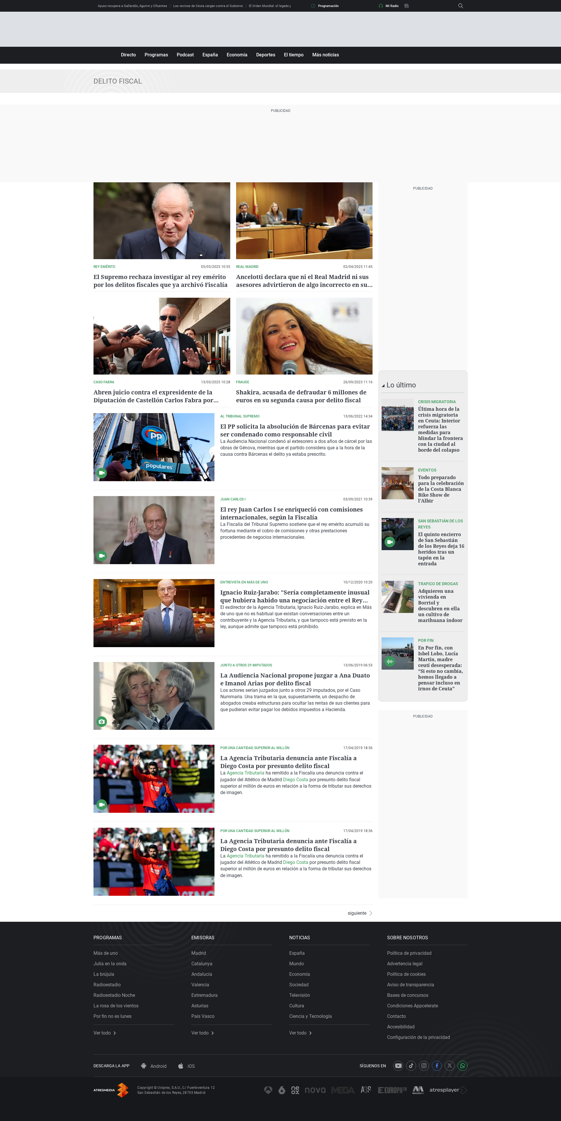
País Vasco (202, 1016)
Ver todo (102, 1033)
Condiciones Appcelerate (412, 1006)
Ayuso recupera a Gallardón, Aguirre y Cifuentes (132, 6)
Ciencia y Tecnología (310, 1016)
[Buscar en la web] (461, 6)
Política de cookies (406, 974)
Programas (156, 55)
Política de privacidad (409, 953)
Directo (128, 55)
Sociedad (299, 984)
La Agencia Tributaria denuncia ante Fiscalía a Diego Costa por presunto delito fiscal (288, 762)
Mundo (296, 963)
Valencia (200, 984)
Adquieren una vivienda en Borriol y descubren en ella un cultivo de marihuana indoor (440, 605)
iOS (190, 1066)
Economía (237, 55)
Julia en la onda (110, 963)
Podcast (185, 55)
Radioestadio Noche (114, 995)
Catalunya (201, 963)
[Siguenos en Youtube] (398, 1066)
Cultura (296, 1006)
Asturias (199, 1006)
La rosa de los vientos (116, 1006)
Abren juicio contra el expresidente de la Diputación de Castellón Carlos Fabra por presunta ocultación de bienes (153, 400)
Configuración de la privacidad (418, 1037)
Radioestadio (107, 984)
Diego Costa (295, 779)
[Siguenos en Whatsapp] (463, 1066)
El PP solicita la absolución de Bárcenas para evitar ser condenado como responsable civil (295, 430)
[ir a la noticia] (398, 415)
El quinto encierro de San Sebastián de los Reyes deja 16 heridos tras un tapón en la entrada (441, 549)
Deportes (265, 55)
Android (158, 1066)
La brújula (104, 974)
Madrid (198, 953)
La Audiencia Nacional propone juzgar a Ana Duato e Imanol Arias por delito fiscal (295, 679)
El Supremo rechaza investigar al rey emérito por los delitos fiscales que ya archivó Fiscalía (161, 281)
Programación (328, 6)
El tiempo (294, 55)
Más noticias (325, 55)
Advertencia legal (405, 963)
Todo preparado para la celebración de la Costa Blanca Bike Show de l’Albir (441, 489)
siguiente (357, 913)
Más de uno (106, 953)
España (210, 55)
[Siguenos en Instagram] (424, 1066)
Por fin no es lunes (112, 1016)
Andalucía (201, 974)
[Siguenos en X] (450, 1066)
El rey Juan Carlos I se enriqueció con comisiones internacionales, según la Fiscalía (291, 513)
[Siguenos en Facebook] (437, 1066)
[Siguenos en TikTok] (411, 1066)
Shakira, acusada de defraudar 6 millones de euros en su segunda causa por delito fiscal (301, 396)
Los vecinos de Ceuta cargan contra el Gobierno (208, 6)
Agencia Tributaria (245, 773)
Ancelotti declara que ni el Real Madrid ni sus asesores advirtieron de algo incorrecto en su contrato (302, 285)
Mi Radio (392, 6)
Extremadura (204, 995)
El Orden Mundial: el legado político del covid (281, 6)
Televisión (299, 995)
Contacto (396, 1016)
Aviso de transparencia (410, 984)
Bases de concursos (407, 995)
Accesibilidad (401, 1027)
